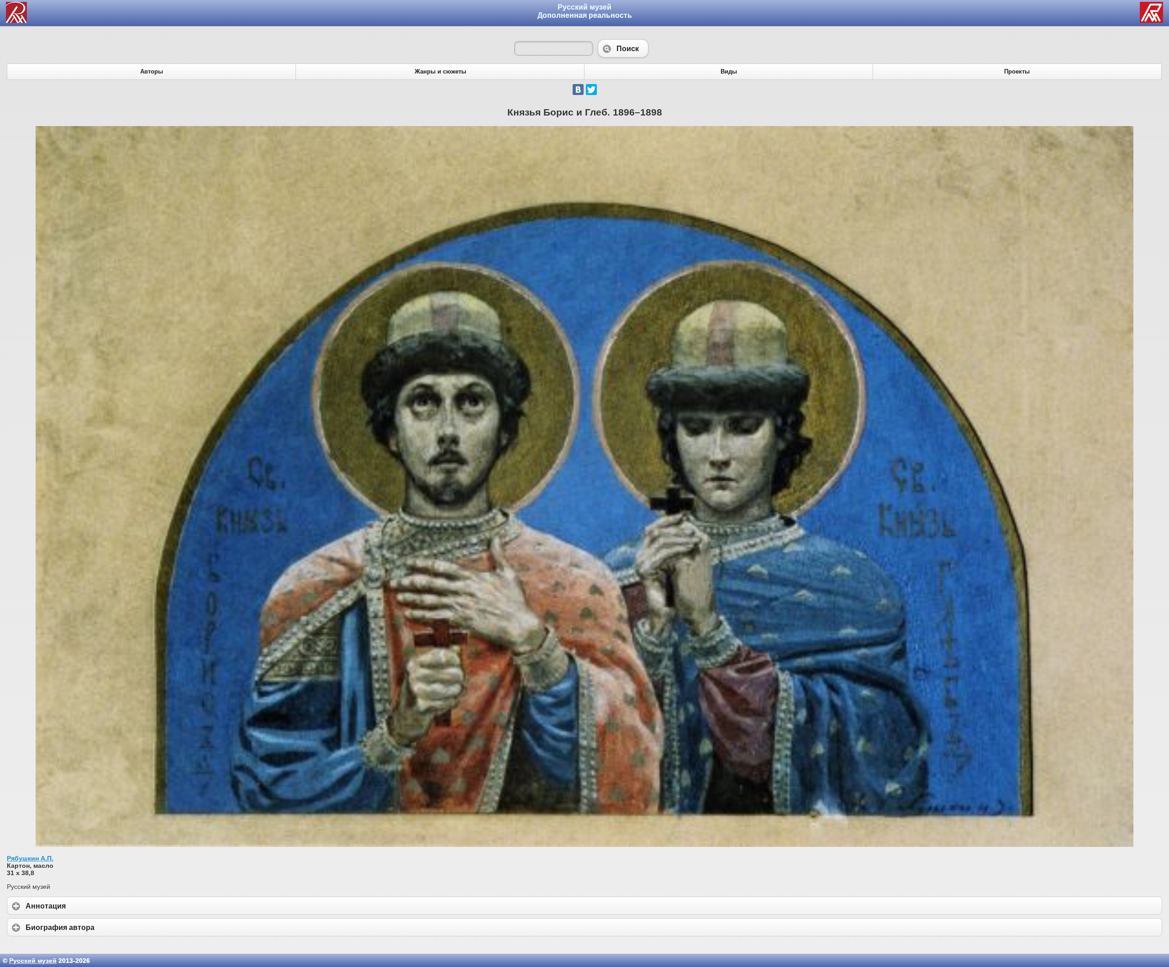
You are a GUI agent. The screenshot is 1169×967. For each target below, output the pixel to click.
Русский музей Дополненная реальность (584, 11)
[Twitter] (591, 89)
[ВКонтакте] (578, 89)
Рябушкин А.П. (30, 858)
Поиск (623, 48)
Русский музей (33, 960)
